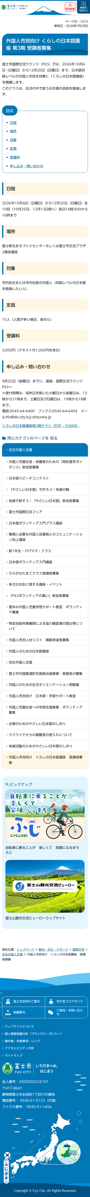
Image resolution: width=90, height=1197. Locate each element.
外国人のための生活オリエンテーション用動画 (44, 684)
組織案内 (19, 1012)
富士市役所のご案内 (26, 1001)
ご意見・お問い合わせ (70, 1012)
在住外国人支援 (20, 450)
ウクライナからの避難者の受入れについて (40, 735)
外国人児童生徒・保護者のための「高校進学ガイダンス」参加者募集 (45, 464)
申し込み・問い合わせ (26, 166)
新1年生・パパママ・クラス (30, 551)
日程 (13, 122)
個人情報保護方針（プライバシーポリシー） (34, 1033)
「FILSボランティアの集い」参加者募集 (39, 595)
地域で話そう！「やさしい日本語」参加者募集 (44, 500)
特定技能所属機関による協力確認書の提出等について (45, 626)
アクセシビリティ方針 (19, 1048)
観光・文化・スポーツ (53, 949)
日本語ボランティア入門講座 (30, 562)
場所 (13, 131)
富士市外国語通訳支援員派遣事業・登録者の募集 (45, 673)
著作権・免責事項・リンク (22, 1041)
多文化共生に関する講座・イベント (35, 584)
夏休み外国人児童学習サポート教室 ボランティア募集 (45, 609)
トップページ (25, 949)
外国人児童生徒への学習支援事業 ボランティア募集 (45, 710)
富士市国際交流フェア (25, 512)
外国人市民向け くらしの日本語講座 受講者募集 (45, 760)
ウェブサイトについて (19, 1026)
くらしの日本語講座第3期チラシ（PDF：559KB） (41, 425)
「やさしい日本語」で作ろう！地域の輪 (39, 489)
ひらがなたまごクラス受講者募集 (34, 573)
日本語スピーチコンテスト (29, 478)
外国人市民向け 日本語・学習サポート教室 (42, 696)
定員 (13, 148)
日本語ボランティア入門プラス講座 (35, 523)
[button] (70, 6)
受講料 (15, 157)
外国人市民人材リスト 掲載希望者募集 (39, 640)
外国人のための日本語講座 (29, 651)
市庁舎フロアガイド (70, 1001)
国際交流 (78, 949)
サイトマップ (13, 1055)
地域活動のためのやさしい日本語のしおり (40, 746)
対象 (13, 140)
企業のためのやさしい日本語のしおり (37, 723)
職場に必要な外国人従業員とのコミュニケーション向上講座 (45, 537)
